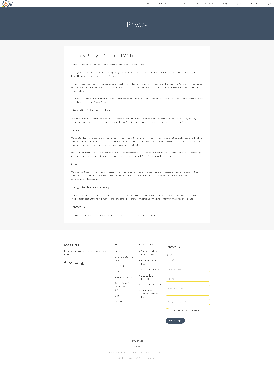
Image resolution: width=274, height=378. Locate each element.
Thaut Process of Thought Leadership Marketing (150, 293)
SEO (117, 271)
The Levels (181, 3)
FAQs (236, 3)
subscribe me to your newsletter (185, 310)
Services (163, 3)
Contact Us (254, 3)
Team (195, 3)
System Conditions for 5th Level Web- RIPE (123, 286)
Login (268, 3)
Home (149, 3)
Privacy (137, 346)
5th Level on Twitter (150, 269)
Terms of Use (137, 340)
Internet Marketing (123, 277)
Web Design (120, 266)
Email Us (137, 335)
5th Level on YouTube (151, 284)
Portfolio (209, 3)
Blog (225, 3)
